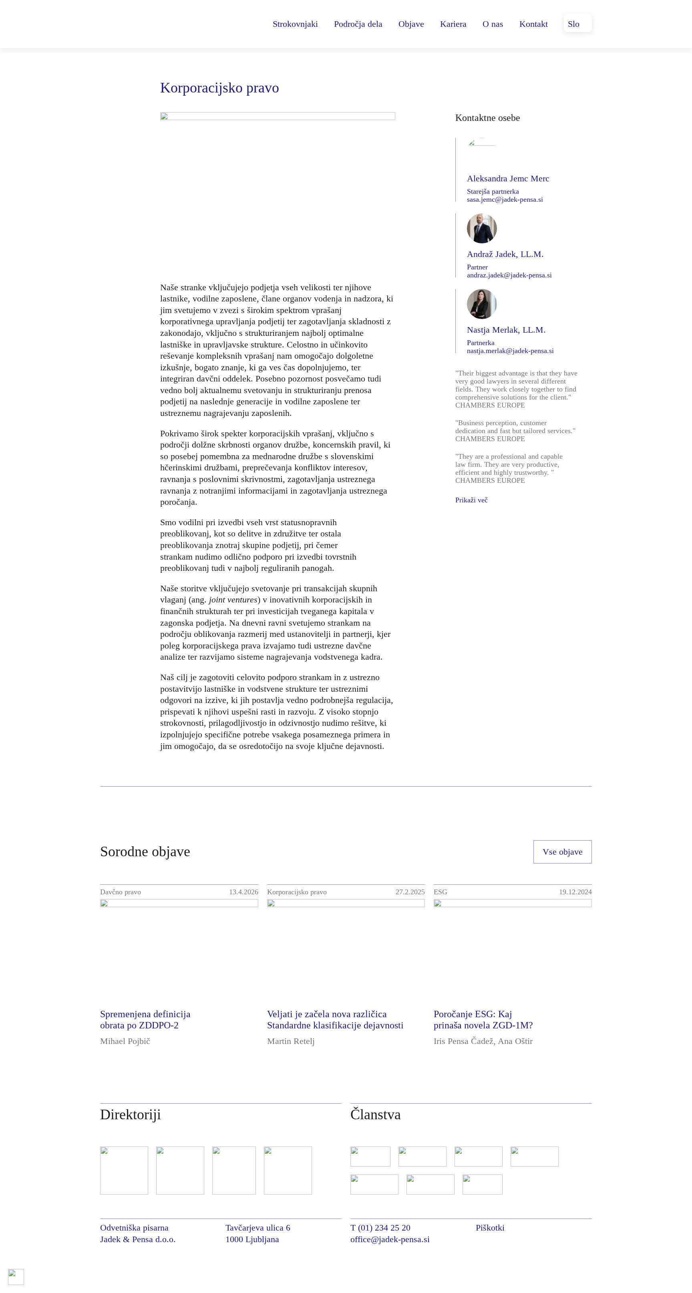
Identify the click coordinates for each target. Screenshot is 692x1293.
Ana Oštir (515, 1041)
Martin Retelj (291, 1041)
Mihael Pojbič (125, 1041)
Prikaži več (471, 500)
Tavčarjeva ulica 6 (257, 1228)
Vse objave (563, 852)
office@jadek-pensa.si (390, 1239)
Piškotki (490, 1228)
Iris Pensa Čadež (463, 1041)
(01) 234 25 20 (384, 1228)
